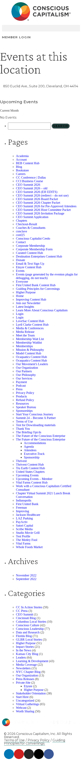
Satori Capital (24, 525)
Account (21, 159)
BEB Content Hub (27, 163)
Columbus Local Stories (31, 621)
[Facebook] (49, 754)
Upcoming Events (27, 475)
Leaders (21, 657)
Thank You (23, 428)
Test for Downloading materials (36, 425)
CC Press (22, 611)
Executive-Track (34, 453)
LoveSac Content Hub (30, 321)
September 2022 (26, 579)
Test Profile (23, 536)
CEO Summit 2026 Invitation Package (40, 213)
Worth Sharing (25, 711)
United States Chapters (30, 471)
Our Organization (27, 367)
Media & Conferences (30, 328)
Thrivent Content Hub (30, 464)
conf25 (20, 235)
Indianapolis (23, 500)
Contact (21, 242)
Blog (19, 166)
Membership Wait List (30, 339)
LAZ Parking (24, 518)
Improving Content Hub (31, 299)
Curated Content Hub (29, 253)
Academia (22, 156)
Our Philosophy (26, 375)
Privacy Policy (25, 392)
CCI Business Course (29, 181)
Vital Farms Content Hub (32, 482)
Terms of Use (24, 421)
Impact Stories (25, 646)
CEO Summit (24, 614)
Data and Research (28, 632)
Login (19, 314)
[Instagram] (29, 754)
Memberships (24, 346)
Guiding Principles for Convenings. (34, 741)
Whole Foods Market (29, 547)
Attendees (30, 450)
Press (19, 389)
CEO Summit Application (32, 217)
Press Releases (25, 679)
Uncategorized (25, 700)
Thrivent (21, 461)
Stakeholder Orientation (31, 693)
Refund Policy (25, 400)
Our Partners (24, 371)
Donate (20, 260)
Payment (21, 382)
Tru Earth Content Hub (30, 468)
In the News (23, 650)
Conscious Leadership (30, 628)
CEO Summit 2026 (28, 184)
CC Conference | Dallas (31, 177)
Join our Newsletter (28, 303)
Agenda (29, 446)
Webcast (21, 707)
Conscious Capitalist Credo (33, 238)
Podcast (21, 385)
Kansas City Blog (27, 654)
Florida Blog (24, 636)
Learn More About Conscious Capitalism (41, 310)
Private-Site (23, 682)
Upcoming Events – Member (34, 479)
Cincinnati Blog (26, 618)
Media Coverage (26, 664)
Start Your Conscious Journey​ (34, 414)
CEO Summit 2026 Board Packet (37, 199)
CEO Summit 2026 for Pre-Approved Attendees (46, 206)
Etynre (28, 686)
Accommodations (35, 443)
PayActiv (22, 522)
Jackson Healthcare (28, 514)
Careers (20, 174)
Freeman (21, 507)
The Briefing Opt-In (28, 432)
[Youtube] (19, 754)
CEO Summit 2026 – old (31, 188)
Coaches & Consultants (30, 227)
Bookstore (22, 170)
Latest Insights (25, 306)
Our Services (24, 378)
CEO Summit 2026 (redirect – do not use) (42, 195)
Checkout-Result (26, 224)
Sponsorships (24, 410)
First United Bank (27, 504)
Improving (22, 511)
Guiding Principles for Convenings (38, 288)
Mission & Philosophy (30, 349)
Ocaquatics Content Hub (31, 357)
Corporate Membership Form (34, 249)
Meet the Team (25, 335)
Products (21, 396)
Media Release (25, 331)
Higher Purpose (26, 292)
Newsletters (23, 668)
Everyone (22, 281)
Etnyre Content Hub (28, 267)
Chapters (21, 220)
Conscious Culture (27, 625)
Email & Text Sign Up (30, 263)
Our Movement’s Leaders (32, 364)
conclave (21, 231)
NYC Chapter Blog (28, 672)
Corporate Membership (30, 245)
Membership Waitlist (29, 342)
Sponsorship (31, 457)
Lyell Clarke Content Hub (32, 324)
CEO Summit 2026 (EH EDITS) (36, 192)
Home (20, 296)
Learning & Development (32, 661)
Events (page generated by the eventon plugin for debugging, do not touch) (47, 276)
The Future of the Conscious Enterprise (40, 436)
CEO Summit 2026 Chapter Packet (38, 202)
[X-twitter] (39, 754)
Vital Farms (23, 543)
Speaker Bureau (26, 407)
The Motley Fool (26, 540)
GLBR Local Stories (29, 639)
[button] (41, 28)
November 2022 (26, 575)
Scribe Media (24, 529)
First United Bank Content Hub (36, 285)
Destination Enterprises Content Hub (39, 256)
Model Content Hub (28, 353)
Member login (16, 37)
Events (20, 270)
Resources (22, 403)
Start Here (22, 697)
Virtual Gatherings (27, 704)
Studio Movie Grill (28, 532)
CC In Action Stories (29, 607)
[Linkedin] (9, 754)
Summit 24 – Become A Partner (36, 418)
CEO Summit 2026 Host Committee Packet (43, 209)
